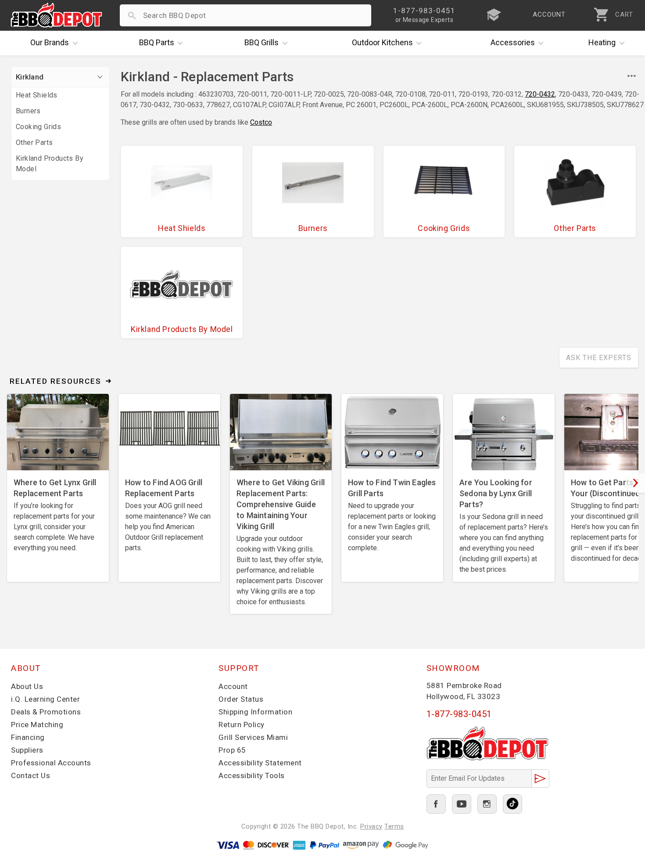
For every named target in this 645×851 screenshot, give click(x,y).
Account (233, 686)
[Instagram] (487, 804)
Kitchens (382, 42)
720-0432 (540, 94)
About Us (27, 686)
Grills (261, 42)
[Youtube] (461, 804)
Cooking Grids (38, 127)
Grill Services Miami (253, 737)
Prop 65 (232, 750)
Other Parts (34, 142)
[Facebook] (436, 804)
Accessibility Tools (252, 775)
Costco (261, 122)
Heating (602, 42)
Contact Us (30, 775)
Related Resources (55, 381)
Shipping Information (255, 711)
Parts (156, 42)
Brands (49, 42)
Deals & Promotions (46, 711)
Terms (394, 826)
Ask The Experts (598, 357)
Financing (28, 737)
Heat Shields (36, 95)
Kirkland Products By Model (49, 163)
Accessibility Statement (260, 762)
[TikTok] (512, 804)
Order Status (241, 699)
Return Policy (242, 724)
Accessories (513, 42)
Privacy (371, 826)
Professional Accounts (51, 762)
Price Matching (37, 724)
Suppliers (27, 750)
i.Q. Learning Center (45, 699)
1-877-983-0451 (459, 714)
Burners (28, 111)
